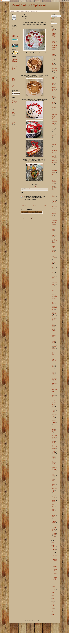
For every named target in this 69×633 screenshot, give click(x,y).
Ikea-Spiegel (54, 257)
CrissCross (53, 128)
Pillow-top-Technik (53, 354)
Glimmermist (54, 233)
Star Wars (53, 458)
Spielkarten (53, 442)
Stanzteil (53, 456)
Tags (52, 477)
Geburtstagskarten (55, 570)
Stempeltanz (14, 118)
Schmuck (53, 417)
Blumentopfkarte (54, 90)
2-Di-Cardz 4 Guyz (14, 73)
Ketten (53, 277)
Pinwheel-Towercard (53, 358)
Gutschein (53, 242)
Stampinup (53, 452)
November (54, 548)
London (53, 304)
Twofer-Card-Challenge (54, 506)
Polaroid (53, 365)
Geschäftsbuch (54, 222)
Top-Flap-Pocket (54, 491)
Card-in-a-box (54, 108)
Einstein (53, 156)
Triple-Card (53, 497)
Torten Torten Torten (55, 575)
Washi (53, 523)
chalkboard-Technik (54, 117)
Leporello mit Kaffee (55, 578)
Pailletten (53, 341)
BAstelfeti (25, 194)
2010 (53, 611)
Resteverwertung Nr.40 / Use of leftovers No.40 (14, 102)
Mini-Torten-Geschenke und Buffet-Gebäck (55, 556)
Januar (54, 590)
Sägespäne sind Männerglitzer (55, 560)
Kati (13, 20)
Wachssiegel (54, 521)
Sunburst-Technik (54, 471)
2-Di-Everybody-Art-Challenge (14, 85)
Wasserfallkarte (54, 525)
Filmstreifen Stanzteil (54, 183)
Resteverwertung (54, 389)
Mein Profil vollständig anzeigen (15, 36)
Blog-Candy (54, 85)
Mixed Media (54, 322)
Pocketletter (54, 364)
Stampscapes (54, 454)
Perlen (53, 352)
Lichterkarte (54, 302)
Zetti (52, 537)
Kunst (53, 290)
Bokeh (53, 95)
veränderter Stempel (53, 513)
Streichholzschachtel (54, 468)
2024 (53, 545)
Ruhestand (53, 404)
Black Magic (54, 82)
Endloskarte (54, 162)
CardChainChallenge (54, 111)
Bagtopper (53, 65)
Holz (52, 252)
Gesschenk (53, 229)
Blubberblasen (54, 87)
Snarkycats (53, 441)
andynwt (36, 620)
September (54, 551)
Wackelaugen (54, 522)
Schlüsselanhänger (54, 415)
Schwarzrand (54, 425)
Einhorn (53, 152)
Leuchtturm (53, 301)
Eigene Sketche (54, 150)
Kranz (53, 289)
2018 (53, 599)
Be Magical (54, 567)
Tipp (52, 485)
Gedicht (53, 209)
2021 (53, 595)
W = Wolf (13, 114)
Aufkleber (53, 61)
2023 (53, 592)
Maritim (53, 316)
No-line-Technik (54, 331)
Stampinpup (54, 451)
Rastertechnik (54, 379)
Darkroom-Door (54, 130)
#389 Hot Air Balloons (14, 74)
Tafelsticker (53, 475)
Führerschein (54, 200)
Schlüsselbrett (54, 416)
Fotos (53, 197)
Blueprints (53, 89)
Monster (53, 324)
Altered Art (53, 41)
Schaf (53, 411)
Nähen (53, 329)
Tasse (53, 479)
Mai (53, 584)
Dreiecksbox (54, 144)
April (54, 586)
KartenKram (14, 107)
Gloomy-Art (54, 235)
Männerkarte (54, 313)
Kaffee (53, 268)
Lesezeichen (54, 299)
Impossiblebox (54, 258)
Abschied (53, 31)
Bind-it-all (53, 80)
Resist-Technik (54, 387)
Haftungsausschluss (34, 11)
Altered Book (54, 42)
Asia (52, 58)
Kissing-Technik (54, 282)
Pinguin (53, 355)
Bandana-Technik (54, 68)
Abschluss (53, 33)
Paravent (53, 349)
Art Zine (53, 55)
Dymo (53, 147)
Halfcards (53, 243)
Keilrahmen (53, 276)
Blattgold (53, 83)
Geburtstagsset (54, 208)
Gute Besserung (54, 240)
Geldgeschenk (54, 213)
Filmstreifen (54, 181)
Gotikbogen (53, 239)
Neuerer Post (23, 205)
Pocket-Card (54, 360)
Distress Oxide (54, 138)
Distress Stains (54, 141)
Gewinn (53, 231)
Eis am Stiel (54, 157)
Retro (53, 391)
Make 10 (53, 312)
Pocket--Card (54, 359)
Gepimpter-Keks (54, 218)
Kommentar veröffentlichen (27, 203)
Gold (52, 236)
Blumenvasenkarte (54, 93)
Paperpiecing (54, 348)
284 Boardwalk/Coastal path (14, 63)
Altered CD (53, 43)
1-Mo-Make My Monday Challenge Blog (14, 60)
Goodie (53, 237)
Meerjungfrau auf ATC (14, 108)
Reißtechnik (54, 385)
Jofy (52, 263)
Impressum (17, 11)
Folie (52, 191)
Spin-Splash (54, 443)
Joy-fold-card (54, 264)
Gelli (52, 215)
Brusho (53, 99)
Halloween (53, 246)
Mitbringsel (53, 320)
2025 (53, 543)
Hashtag (53, 247)
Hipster (53, 250)
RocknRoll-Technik (53, 398)
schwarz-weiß (54, 423)
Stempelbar (53, 463)
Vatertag (53, 511)
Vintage (53, 516)
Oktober (54, 549)
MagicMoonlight (54, 307)
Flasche (53, 186)
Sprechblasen (54, 449)
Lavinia (53, 291)
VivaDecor (53, 519)
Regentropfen (54, 383)
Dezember (54, 546)
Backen (53, 64)
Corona (53, 123)
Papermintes (54, 345)
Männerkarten (54, 315)
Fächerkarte (53, 172)
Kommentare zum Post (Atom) (29, 207)
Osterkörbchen (54, 337)
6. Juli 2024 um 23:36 (27, 200)
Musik (53, 326)
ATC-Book (53, 60)
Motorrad (53, 325)
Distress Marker (54, 136)
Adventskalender (54, 36)
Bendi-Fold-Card (54, 70)
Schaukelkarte (54, 412)
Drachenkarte (54, 143)
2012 (53, 608)
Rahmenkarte (54, 378)
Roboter (53, 396)
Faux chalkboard (54, 178)
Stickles (53, 464)
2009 (53, 613)
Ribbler (53, 394)
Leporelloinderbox (54, 297)
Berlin (53, 72)
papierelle (13, 100)
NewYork (53, 330)
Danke (53, 129)
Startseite (12, 11)
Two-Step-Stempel (53, 504)
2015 (53, 604)
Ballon (53, 67)
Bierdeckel (53, 77)
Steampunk (53, 459)
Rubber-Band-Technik (54, 403)
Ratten (53, 382)
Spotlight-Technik (54, 446)
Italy (12, 123)
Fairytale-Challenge (53, 174)
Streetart (53, 465)
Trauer (53, 496)
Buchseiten (53, 104)
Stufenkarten (54, 470)
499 (12, 69)
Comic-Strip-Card (54, 121)
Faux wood (53, 180)
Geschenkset (54, 227)
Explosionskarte (54, 170)
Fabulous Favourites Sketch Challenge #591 (14, 81)
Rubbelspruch (54, 400)
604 (12, 86)
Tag (52, 476)
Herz (52, 248)
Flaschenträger (54, 189)
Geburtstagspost (54, 206)
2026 (53, 542)
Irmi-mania (53, 262)
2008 (53, 614)
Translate (54, 18)
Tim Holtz (53, 484)
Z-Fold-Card (54, 533)
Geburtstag (53, 205)
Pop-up (53, 366)
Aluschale (53, 49)
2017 (53, 601)
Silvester (53, 438)
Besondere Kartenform (53, 74)
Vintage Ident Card (55, 580)
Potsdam (53, 372)
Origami (53, 336)
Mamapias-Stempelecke (29, 5)
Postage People (54, 370)
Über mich (53, 507)
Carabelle (53, 107)
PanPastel (53, 342)
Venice (13, 118)
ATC (52, 59)
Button (53, 106)
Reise (53, 384)
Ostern (53, 340)
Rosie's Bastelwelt (13, 113)
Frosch (53, 199)
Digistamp (53, 134)
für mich (53, 203)
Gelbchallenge (54, 211)
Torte (24, 189)
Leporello (53, 292)
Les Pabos (53, 298)
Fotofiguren (53, 196)
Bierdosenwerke (54, 78)
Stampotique (54, 453)
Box (52, 96)
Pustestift (53, 373)
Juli (53, 553)
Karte (53, 271)
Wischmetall (54, 531)
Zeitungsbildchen (54, 534)
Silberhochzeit (54, 437)
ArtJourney (53, 56)
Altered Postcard (54, 47)
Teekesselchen (54, 483)
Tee (52, 481)
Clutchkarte (53, 118)
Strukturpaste (54, 469)
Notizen (53, 334)
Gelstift (53, 216)
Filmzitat (53, 184)
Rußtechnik (53, 407)
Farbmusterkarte (54, 175)
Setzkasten (53, 434)
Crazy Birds (54, 124)
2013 (53, 607)
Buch (52, 101)
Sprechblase (54, 448)
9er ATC (53, 29)
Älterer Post (45, 205)
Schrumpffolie (54, 420)
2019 (53, 598)
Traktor (53, 495)
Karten (53, 272)
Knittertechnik (54, 284)
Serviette (53, 429)
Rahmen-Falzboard (53, 376)
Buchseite (53, 103)
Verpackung (54, 515)
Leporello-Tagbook (53, 295)
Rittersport (53, 395)
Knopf (53, 285)
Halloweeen (53, 245)
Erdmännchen (54, 165)
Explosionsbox (54, 168)
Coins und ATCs (54, 583)
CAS (52, 113)
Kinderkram (54, 280)
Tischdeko (53, 486)
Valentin (53, 510)
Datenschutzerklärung (25, 11)
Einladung (53, 153)
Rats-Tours (53, 380)
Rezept (53, 392)
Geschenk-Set (54, 225)
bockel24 (13, 122)
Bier (52, 76)
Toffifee (53, 490)
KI (52, 278)
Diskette (53, 135)
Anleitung (53, 50)
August (54, 552)
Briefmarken (54, 97)
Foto (52, 195)
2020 (53, 596)
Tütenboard (53, 500)
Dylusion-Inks (54, 145)
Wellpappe (53, 529)
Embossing (53, 159)
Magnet (53, 309)
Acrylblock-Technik (54, 35)
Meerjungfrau (54, 318)
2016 (53, 602)
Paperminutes (54, 346)
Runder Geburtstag (53, 406)
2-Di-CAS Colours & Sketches (13, 78)
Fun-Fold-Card (54, 201)
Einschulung (54, 155)
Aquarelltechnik (54, 52)
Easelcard (53, 149)
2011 (53, 610)
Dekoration (53, 132)
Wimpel (53, 530)
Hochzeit (53, 251)
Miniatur (53, 319)
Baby (52, 63)
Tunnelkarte (54, 498)
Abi (52, 30)
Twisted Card (54, 501)
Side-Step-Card (54, 435)
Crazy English (54, 125)
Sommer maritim (54, 565)
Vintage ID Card (54, 517)
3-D (52, 28)
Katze (53, 273)
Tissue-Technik (54, 488)
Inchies (53, 260)
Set (52, 432)
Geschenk (53, 224)
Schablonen (53, 410)
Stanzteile (53, 457)
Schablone (53, 409)
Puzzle (53, 374)
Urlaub (53, 509)
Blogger (43, 620)
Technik (53, 480)
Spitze (53, 445)
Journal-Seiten (55, 562)
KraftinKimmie (54, 286)
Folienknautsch (54, 193)
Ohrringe (53, 335)
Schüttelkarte (54, 422)
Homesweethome (54, 254)
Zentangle (53, 536)
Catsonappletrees (54, 114)
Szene (53, 474)
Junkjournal (53, 267)
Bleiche (53, 84)
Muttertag (53, 328)
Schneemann (54, 418)
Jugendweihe (54, 266)
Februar (54, 589)
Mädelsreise (53, 306)
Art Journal (53, 54)
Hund (53, 256)
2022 (53, 593)
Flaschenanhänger (54, 187)
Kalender (53, 269)
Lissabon (53, 303)
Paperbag (53, 343)
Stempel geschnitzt (53, 462)
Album (53, 38)
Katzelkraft (53, 274)
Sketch (53, 440)
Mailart (53, 310)
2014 (53, 605)
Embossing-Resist (54, 160)
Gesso (53, 230)
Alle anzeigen (16, 125)
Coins (53, 119)
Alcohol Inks (54, 40)
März (54, 587)
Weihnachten (54, 527)
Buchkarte (53, 102)
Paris (52, 351)
